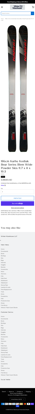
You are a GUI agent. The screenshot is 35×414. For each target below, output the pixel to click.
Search (4, 391)
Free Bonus (4, 305)
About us (11, 391)
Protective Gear (5, 301)
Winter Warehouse (14, 409)
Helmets (3, 262)
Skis (2, 258)
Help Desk (4, 278)
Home (2, 18)
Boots (2, 253)
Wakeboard (4, 283)
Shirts (2, 294)
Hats (2, 298)
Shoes (2, 303)
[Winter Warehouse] (17, 7)
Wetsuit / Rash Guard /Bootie (9, 307)
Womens (3, 274)
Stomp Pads (4, 285)
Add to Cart (17, 198)
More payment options (17, 208)
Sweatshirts (4, 296)
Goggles (3, 265)
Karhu (2, 174)
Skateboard (4, 280)
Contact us (20, 391)
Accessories (4, 269)
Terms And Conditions (16, 393)
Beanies (3, 267)
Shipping (28, 391)
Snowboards (4, 251)
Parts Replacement (6, 289)
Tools (2, 292)
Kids (2, 276)
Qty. (2, 188)
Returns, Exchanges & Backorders (17, 395)
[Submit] (32, 13)
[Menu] (4, 7)
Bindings (3, 256)
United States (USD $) (16, 399)
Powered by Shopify (24, 409)
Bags (2, 260)
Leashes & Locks (5, 287)
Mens (2, 271)
